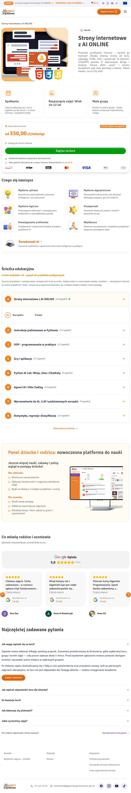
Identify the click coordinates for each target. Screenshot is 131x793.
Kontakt (7, 753)
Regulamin (94, 753)
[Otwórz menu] (125, 11)
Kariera (50, 759)
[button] (2, 594)
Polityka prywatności (99, 759)
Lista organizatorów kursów (102, 770)
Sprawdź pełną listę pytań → (115, 733)
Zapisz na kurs (107, 11)
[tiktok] (117, 3)
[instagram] (108, 3)
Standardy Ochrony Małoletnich (104, 764)
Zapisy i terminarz (13, 677)
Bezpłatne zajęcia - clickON (17, 759)
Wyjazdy (51, 753)
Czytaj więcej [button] (13, 592)
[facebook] (103, 3)
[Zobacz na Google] (5, 614)
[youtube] (112, 3)
